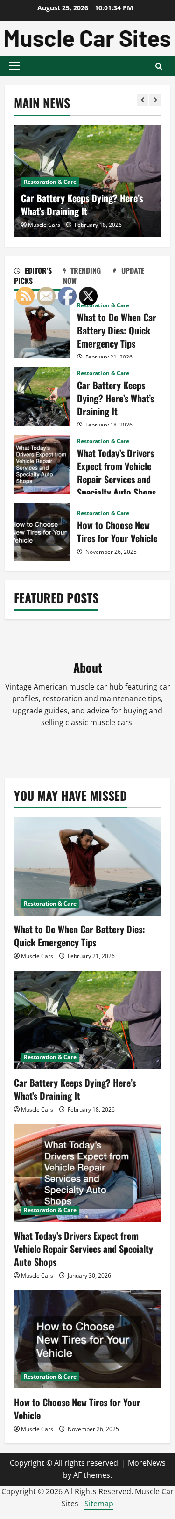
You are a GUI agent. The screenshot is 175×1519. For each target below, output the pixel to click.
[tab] (38, 277)
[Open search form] (158, 66)
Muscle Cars (44, 225)
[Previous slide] (142, 100)
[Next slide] (155, 100)
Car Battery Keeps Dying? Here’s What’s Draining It (82, 204)
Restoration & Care (50, 182)
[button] (15, 66)
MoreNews (147, 1463)
